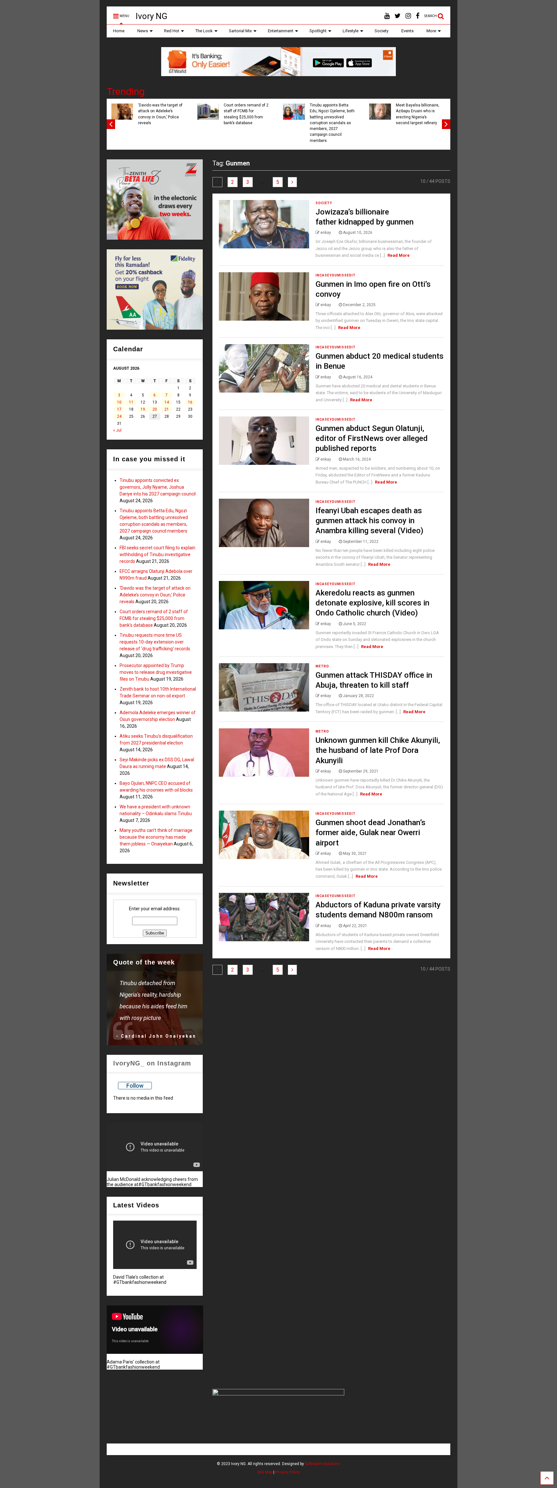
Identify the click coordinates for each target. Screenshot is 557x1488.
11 (131, 402)
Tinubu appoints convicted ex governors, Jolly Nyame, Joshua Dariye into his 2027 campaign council (158, 487)
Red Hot (171, 30)
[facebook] (417, 16)
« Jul (117, 430)
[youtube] (387, 16)
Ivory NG (151, 16)
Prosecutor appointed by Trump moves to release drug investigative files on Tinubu (156, 672)
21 (166, 409)
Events (407, 30)
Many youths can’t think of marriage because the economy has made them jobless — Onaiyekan (156, 837)
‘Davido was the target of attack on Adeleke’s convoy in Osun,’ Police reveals (160, 114)
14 (166, 402)
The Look (204, 30)
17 (119, 409)
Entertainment (280, 30)
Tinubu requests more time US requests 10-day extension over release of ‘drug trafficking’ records (155, 642)
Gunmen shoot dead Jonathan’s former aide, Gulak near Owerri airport (370, 832)
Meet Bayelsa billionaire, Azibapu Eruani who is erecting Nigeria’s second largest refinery (417, 114)
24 (119, 416)
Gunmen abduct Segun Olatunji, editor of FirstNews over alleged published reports (372, 438)
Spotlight (318, 30)
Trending (126, 91)
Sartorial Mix (240, 30)
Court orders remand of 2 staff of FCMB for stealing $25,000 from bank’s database (246, 114)
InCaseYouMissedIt (336, 275)
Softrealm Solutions (322, 1464)
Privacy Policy (287, 1472)
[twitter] (398, 16)
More (431, 30)
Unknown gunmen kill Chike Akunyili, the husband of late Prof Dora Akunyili (378, 750)
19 (143, 409)
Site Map (264, 1472)
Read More (398, 255)
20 (154, 409)
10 (119, 402)
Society (381, 30)
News (142, 30)
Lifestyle (350, 30)
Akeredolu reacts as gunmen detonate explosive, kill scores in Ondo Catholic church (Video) (372, 602)
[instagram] (408, 16)
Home (118, 30)
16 (190, 402)
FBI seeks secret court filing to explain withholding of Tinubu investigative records (157, 554)
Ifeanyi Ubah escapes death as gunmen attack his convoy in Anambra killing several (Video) (369, 520)
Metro (322, 666)
